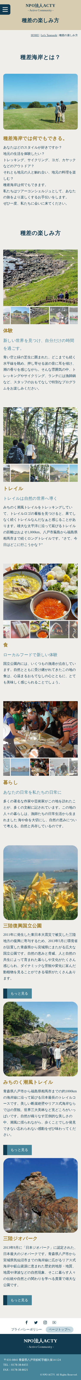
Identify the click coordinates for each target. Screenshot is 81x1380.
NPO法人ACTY (40, 5)
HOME (35, 35)
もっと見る (19, 993)
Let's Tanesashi (49, 35)
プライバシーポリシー (26, 1329)
